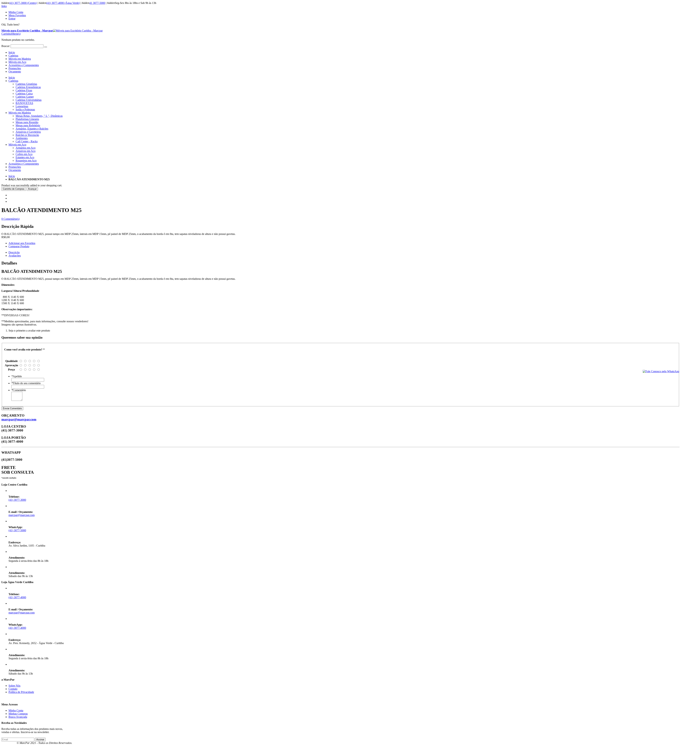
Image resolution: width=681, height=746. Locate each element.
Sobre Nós (14, 685)
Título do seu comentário (26, 383)
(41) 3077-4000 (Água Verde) (63, 2)
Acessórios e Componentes (24, 65)
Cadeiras (13, 55)
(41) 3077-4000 (17, 597)
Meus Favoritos (17, 15)
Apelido (16, 376)
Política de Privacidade (21, 692)
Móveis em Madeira (20, 58)
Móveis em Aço (17, 61)
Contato (13, 688)
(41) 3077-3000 (17, 499)
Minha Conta (16, 12)
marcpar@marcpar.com (18, 419)
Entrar (12, 18)
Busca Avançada (18, 716)
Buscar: (5, 46)
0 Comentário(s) (10, 218)
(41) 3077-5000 (17, 530)
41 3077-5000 (97, 2)
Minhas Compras (18, 713)
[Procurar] (45, 47)
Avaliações (15, 255)
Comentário (18, 390)
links (4, 6)
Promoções (15, 68)
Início (12, 176)
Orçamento (15, 71)
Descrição (14, 252)
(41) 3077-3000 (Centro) (23, 2)
